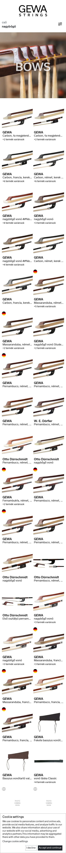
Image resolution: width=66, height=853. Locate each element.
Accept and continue (50, 848)
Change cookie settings (15, 841)
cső (4, 22)
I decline (31, 848)
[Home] (33, 11)
